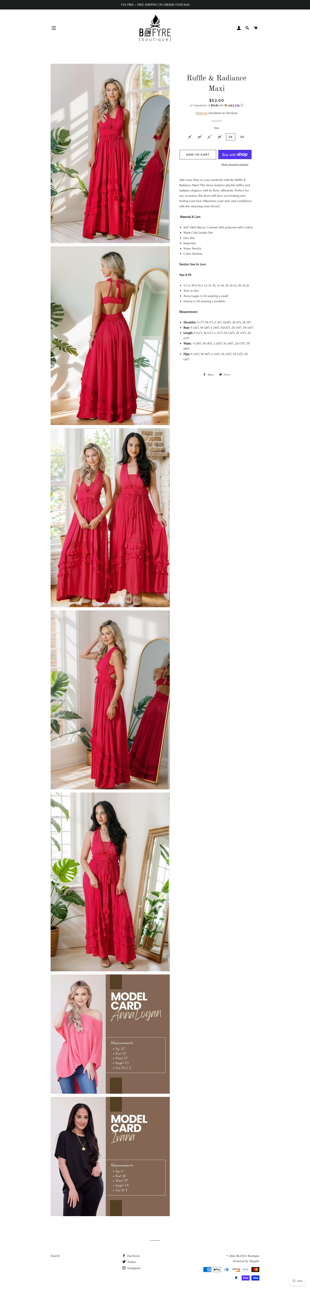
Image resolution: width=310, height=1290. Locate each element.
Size (216, 128)
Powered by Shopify (246, 1261)
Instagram (134, 1268)
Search (55, 1256)
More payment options (234, 164)
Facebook (133, 1256)
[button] (216, 105)
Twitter (131, 1262)
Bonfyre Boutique (247, 1256)
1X (219, 136)
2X (231, 136)
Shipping (201, 113)
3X (242, 136)
